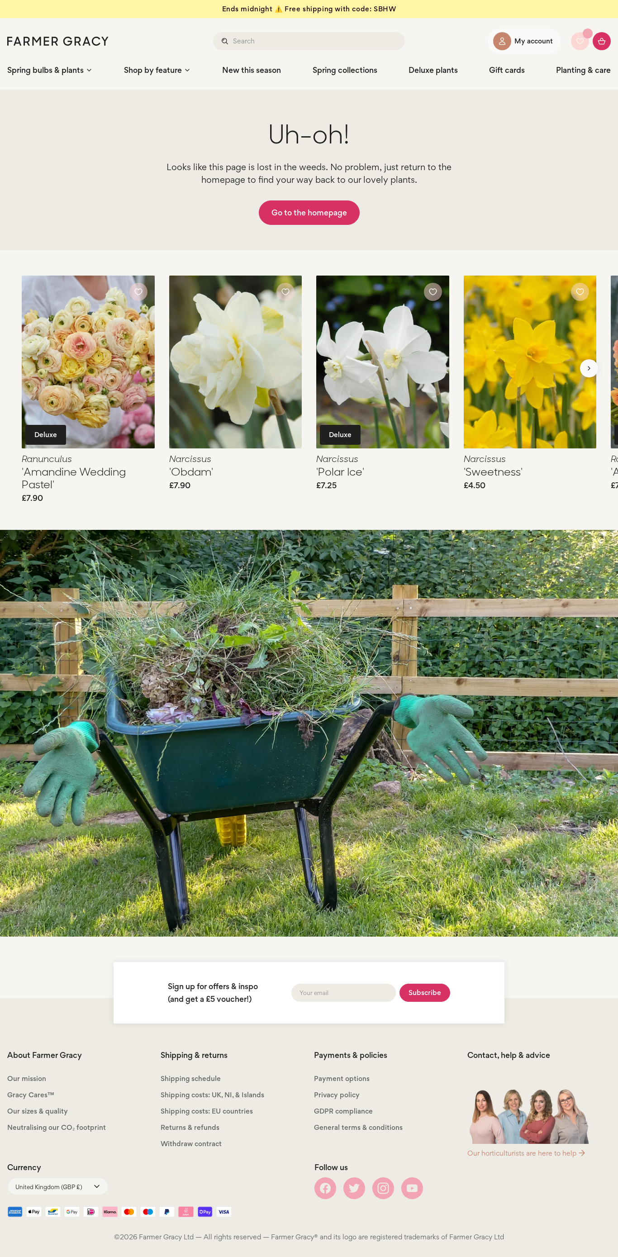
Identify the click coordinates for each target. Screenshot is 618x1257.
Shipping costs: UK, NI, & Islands (212, 1094)
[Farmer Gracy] (58, 41)
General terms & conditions (358, 1127)
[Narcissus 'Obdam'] (235, 362)
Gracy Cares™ (30, 1094)
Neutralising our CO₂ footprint (56, 1127)
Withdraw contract (191, 1143)
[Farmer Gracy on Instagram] (383, 1188)
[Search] (225, 41)
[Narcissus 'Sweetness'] (530, 362)
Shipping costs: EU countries (207, 1111)
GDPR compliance (343, 1111)
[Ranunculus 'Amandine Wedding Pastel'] (88, 362)
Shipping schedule (191, 1078)
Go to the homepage (309, 212)
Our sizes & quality (37, 1111)
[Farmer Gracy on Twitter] (354, 1188)
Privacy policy (337, 1094)
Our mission (26, 1078)
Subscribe (425, 992)
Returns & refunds (190, 1127)
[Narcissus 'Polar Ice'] (382, 362)
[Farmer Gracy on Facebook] (325, 1188)
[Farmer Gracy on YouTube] (412, 1188)
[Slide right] (589, 368)
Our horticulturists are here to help (521, 1153)
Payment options (342, 1078)
